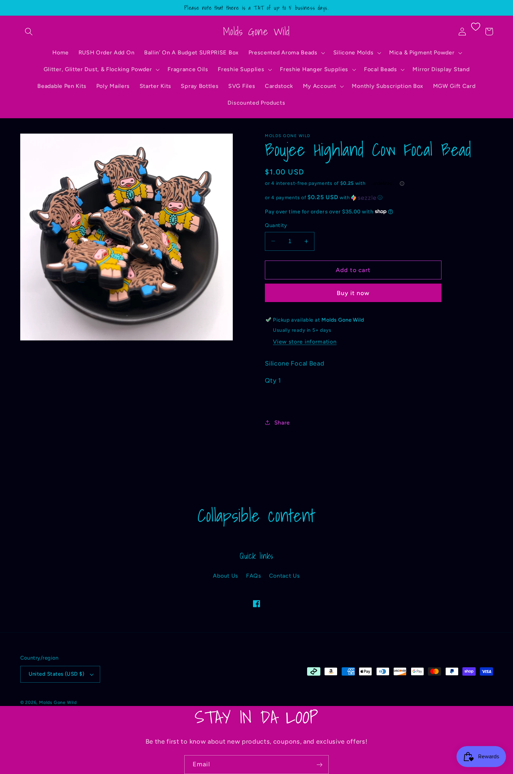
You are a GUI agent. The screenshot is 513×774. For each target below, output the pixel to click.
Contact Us (284, 575)
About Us (225, 575)
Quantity (276, 225)
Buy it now (353, 293)
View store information (304, 341)
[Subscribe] (319, 764)
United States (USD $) (56, 674)
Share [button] (282, 422)
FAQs (253, 575)
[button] (29, 31)
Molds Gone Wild (58, 702)
